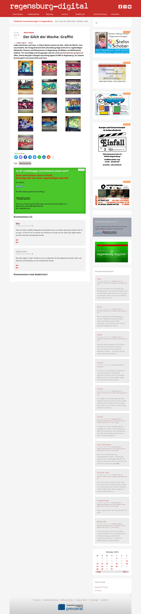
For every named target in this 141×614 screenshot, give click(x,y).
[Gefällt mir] (17, 240)
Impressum (37, 600)
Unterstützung (100, 14)
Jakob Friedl (101, 521)
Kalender (115, 14)
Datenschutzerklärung (50, 600)
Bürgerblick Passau (101, 587)
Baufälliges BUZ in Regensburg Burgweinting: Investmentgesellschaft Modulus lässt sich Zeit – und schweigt (111, 420)
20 (127, 564)
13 (127, 561)
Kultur (65, 14)
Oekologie (71, 21)
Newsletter (104, 600)
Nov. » (125, 572)
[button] (16, 157)
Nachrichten (33, 14)
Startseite (17, 14)
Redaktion (80, 14)
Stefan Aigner (21, 43)
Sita (18, 223)
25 (117, 566)
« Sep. (98, 572)
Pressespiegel (93, 600)
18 (117, 564)
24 (112, 566)
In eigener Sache (81, 600)
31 (112, 569)
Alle (57, 21)
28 (97, 569)
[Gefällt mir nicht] (17, 242)
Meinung (49, 14)
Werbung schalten (67, 600)
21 (97, 566)
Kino (86, 21)
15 (102, 564)
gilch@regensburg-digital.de (71, 53)
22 (102, 566)
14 (97, 564)
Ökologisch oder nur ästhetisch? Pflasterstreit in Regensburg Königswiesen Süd (112, 283)
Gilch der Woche (25, 163)
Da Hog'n (98, 590)
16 (107, 564)
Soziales (79, 21)
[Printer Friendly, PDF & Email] (19, 153)
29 (102, 569)
